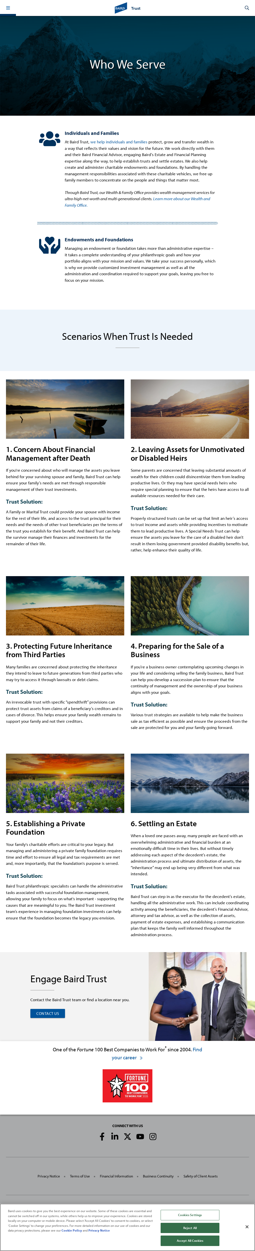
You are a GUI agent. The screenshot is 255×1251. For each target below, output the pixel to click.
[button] (8, 8)
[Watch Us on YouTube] (140, 1137)
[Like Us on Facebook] (102, 1137)
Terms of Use (80, 1176)
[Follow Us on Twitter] (127, 1137)
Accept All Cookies (190, 1241)
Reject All (190, 1228)
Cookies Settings (190, 1215)
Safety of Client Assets (201, 1176)
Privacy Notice (49, 1176)
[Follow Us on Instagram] (153, 1137)
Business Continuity (158, 1176)
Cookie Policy (72, 1230)
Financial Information (116, 1176)
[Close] (247, 1226)
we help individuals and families (118, 141)
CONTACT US (47, 1013)
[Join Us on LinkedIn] (115, 1137)
